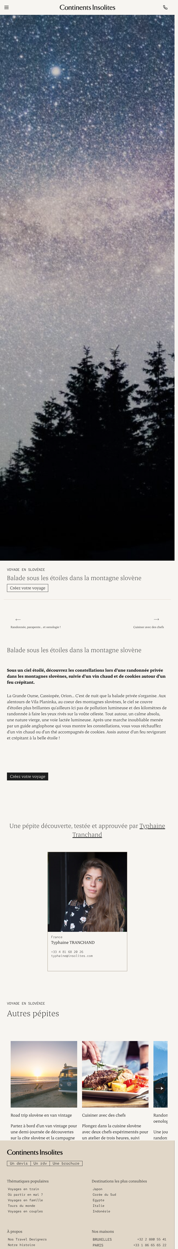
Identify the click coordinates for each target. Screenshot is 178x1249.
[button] (159, 1087)
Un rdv (40, 1161)
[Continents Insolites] (35, 1150)
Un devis (19, 1161)
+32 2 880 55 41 (151, 1237)
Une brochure (66, 1161)
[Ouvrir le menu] (6, 7)
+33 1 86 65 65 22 (149, 1243)
